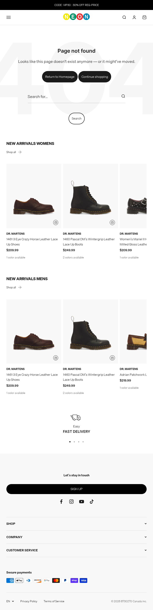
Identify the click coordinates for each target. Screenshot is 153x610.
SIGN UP (76, 488)
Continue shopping (94, 76)
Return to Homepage (60, 76)
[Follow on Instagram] (71, 501)
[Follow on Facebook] (61, 501)
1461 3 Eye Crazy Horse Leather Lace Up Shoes (32, 241)
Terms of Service (54, 601)
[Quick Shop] (55, 222)
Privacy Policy (28, 601)
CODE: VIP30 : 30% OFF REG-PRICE (76, 5)
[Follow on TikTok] (91, 501)
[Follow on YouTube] (81, 501)
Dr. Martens (15, 233)
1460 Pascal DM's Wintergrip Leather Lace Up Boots (89, 241)
